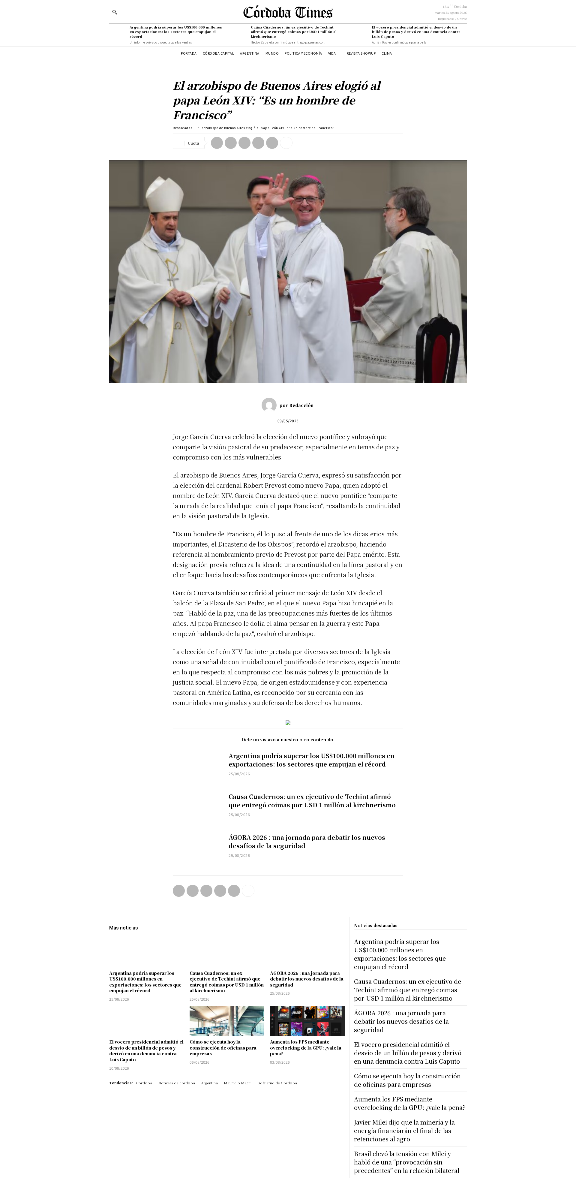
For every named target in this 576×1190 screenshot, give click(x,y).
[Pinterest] (244, 143)
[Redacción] (271, 405)
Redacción (301, 405)
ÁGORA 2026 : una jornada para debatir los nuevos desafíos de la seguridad (307, 841)
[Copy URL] (272, 143)
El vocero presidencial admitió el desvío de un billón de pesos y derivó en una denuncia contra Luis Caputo (416, 32)
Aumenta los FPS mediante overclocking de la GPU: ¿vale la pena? (305, 1047)
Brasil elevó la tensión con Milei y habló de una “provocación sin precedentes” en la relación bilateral (406, 1162)
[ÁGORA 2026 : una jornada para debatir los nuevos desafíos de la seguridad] (201, 850)
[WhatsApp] (258, 143)
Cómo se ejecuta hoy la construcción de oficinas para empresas (223, 1047)
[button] (114, 12)
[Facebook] (217, 143)
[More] (286, 143)
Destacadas (182, 127)
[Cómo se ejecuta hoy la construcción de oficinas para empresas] (227, 1021)
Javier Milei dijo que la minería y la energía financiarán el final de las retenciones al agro (404, 1130)
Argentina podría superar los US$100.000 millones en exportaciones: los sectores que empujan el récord (176, 32)
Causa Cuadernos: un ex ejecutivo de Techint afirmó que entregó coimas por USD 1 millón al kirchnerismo (294, 32)
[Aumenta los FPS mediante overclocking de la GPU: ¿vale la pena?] (307, 1021)
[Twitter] (231, 143)
